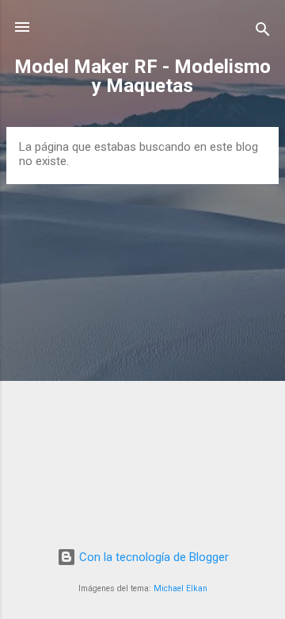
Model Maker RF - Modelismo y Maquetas (142, 76)
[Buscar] (262, 32)
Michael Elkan (180, 588)
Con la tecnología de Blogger (152, 557)
